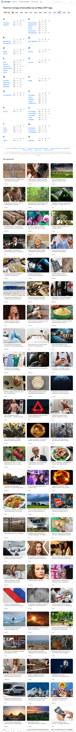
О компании (7, 731)
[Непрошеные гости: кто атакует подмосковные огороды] (14, 198)
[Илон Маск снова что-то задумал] (14, 528)
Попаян (30, 101)
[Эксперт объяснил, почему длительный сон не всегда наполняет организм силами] (14, 575)
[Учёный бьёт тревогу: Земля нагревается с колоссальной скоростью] (62, 387)
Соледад (31, 119)
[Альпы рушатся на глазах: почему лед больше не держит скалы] (38, 693)
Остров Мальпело (8, 95)
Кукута (5, 72)
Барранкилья (32, 25)
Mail (2, 731)
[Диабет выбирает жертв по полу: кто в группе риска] (14, 387)
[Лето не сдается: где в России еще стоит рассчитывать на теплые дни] (38, 505)
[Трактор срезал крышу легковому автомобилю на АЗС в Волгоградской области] (14, 646)
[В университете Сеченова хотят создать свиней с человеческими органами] (14, 222)
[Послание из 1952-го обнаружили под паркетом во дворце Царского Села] (14, 174)
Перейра (31, 99)
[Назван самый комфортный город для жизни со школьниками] (62, 623)
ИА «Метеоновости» (70, 731)
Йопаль (30, 51)
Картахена (6, 66)
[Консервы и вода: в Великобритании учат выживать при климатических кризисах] (38, 717)
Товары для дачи (48, 150)
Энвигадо (31, 140)
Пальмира (31, 95)
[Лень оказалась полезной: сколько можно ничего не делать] (38, 316)
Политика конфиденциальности (30, 731)
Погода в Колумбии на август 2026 (15, 148)
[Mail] (2, 2)
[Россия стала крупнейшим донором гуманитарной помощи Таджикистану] (14, 599)
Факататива (31, 128)
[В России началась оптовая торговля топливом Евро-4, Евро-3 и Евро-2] (62, 505)
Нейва (30, 80)
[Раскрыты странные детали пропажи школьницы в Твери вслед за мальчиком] (62, 434)
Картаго (5, 64)
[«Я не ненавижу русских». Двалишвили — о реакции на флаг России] (14, 410)
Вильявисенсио (8, 43)
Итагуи (5, 53)
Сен (54, 12)
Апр (31, 12)
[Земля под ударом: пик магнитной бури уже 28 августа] (38, 623)
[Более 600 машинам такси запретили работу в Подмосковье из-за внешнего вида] (62, 339)
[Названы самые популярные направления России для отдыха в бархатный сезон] (38, 646)
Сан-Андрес (32, 111)
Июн (40, 12)
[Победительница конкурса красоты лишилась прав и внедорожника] (14, 316)
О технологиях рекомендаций (44, 731)
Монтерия (6, 86)
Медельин (6, 84)
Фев (21, 12)
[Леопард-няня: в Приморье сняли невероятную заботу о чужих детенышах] (38, 198)
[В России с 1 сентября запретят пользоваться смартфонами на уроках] (62, 363)
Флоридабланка (33, 132)
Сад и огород (37, 150)
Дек (69, 12)
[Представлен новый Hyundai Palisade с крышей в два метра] (14, 693)
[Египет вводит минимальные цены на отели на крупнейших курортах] (14, 717)
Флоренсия (31, 130)
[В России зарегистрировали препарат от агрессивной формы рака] (14, 339)
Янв (16, 12)
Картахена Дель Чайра (10, 68)
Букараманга (32, 31)
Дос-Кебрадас (32, 41)
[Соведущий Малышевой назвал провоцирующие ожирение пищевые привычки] (38, 387)
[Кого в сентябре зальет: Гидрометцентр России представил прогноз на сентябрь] (62, 174)
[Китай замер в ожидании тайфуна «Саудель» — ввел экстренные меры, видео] (38, 599)
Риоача (5, 111)
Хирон (5, 140)
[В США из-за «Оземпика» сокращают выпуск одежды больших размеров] (14, 363)
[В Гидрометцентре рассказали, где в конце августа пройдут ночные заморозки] (62, 646)
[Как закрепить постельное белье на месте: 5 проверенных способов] (38, 339)
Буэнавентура (32, 33)
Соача (30, 117)
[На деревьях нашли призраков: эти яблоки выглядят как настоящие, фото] (14, 269)
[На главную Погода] (6, 2)
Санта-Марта (32, 113)
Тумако (5, 130)
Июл (45, 12)
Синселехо (31, 115)
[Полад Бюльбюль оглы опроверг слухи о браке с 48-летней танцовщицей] (38, 457)
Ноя (64, 12)
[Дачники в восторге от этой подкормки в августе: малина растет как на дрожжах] (14, 457)
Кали (4, 62)
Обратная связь (55, 731)
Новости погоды (27, 150)
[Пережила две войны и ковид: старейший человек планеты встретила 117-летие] (38, 245)
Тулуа (5, 128)
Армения (6, 25)
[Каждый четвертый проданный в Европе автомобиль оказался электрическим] (14, 552)
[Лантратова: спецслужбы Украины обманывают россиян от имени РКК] (62, 292)
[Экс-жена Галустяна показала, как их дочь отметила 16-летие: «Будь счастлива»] (62, 552)
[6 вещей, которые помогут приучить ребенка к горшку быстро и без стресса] (62, 410)
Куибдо (5, 70)
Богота (30, 29)
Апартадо (6, 23)
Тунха (5, 132)
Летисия (30, 62)
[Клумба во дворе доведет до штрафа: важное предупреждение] (62, 222)
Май (35, 12)
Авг (50, 12)
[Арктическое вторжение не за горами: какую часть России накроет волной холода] (14, 292)
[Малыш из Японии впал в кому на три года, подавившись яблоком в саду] (62, 528)
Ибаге (5, 51)
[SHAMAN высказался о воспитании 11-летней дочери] (62, 670)
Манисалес (6, 82)
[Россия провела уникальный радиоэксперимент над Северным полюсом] (14, 623)
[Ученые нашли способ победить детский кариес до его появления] (62, 599)
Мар (26, 12)
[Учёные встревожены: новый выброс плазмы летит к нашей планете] (62, 481)
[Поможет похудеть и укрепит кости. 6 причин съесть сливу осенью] (38, 222)
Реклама (12, 731)
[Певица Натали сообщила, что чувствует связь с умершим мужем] (62, 575)
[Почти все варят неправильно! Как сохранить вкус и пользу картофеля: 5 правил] (62, 316)
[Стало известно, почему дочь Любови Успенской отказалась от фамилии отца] (38, 552)
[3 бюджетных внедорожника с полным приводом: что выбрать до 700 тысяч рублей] (38, 528)
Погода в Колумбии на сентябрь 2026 (37, 148)
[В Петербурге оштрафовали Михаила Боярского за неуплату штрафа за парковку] (14, 245)
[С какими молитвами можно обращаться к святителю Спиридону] (62, 693)
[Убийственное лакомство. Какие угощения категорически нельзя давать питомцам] (38, 174)
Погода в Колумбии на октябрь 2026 (60, 148)
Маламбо (6, 80)
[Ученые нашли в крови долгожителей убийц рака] (38, 269)
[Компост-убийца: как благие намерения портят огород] (38, 670)
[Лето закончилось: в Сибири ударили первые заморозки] (14, 434)
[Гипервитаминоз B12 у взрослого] (38, 363)
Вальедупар (6, 41)
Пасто (30, 97)
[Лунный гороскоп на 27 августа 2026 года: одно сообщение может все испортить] (14, 670)
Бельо (30, 27)
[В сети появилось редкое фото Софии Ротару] (38, 481)
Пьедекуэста (32, 103)
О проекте (19, 731)
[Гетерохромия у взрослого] (38, 575)
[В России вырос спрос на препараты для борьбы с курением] (62, 245)
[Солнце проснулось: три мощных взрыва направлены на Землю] (38, 434)
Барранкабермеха (33, 23)
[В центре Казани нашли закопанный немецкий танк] (62, 269)
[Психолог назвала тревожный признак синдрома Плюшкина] (38, 292)
